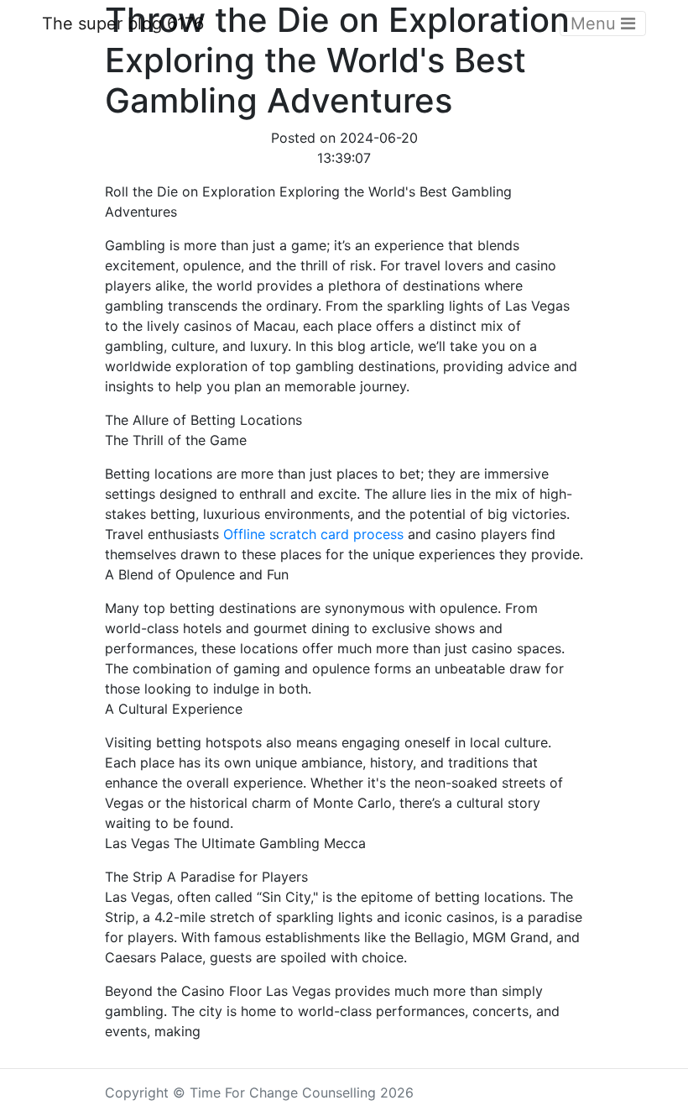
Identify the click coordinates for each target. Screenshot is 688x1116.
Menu (596, 23)
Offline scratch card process (313, 534)
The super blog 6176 (123, 23)
